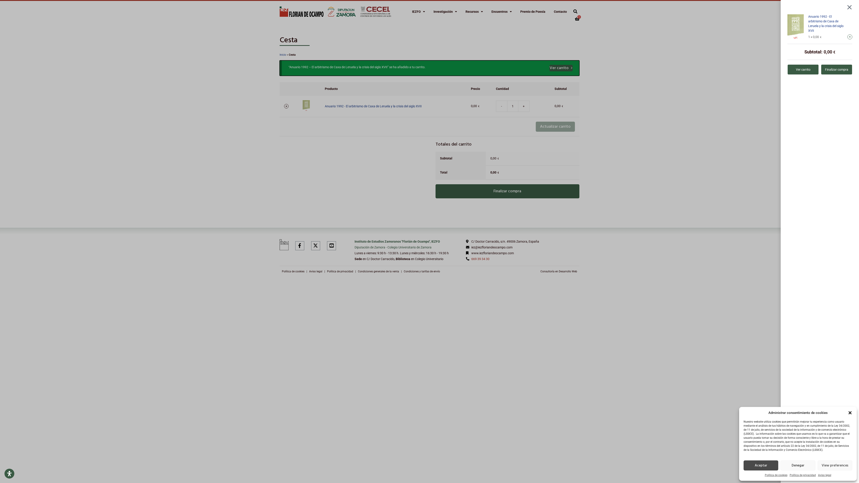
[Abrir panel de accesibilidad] (9, 474)
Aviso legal (824, 475)
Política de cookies (776, 475)
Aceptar (761, 465)
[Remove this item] (850, 37)
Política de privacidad (803, 475)
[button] (850, 413)
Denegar (798, 465)
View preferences (835, 465)
